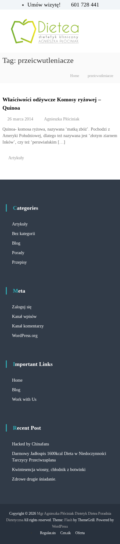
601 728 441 (85, 5)
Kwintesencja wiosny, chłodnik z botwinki (49, 469)
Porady (18, 252)
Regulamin (48, 533)
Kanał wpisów (24, 316)
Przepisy (19, 262)
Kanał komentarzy (28, 326)
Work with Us (24, 399)
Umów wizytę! (44, 5)
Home (17, 380)
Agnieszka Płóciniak (61, 119)
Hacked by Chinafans (30, 444)
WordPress (60, 526)
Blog (16, 243)
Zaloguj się (21, 307)
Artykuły (16, 158)
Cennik (65, 533)
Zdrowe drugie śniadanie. (34, 479)
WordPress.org (25, 335)
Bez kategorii (23, 233)
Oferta (80, 533)
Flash (68, 520)
